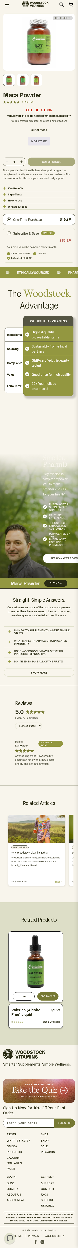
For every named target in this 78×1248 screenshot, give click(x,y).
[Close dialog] (73, 598)
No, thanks (57, 648)
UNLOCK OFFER (57, 637)
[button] (9, 1238)
